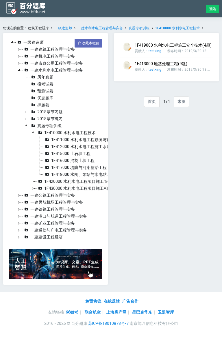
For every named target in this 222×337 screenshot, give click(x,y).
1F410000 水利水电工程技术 (177, 28)
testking (155, 51)
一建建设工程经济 (46, 237)
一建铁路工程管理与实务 (52, 209)
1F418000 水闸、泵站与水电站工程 (83, 174)
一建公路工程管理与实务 (52, 195)
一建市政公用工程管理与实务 (56, 63)
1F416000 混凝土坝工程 (73, 160)
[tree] (55, 140)
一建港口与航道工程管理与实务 (58, 216)
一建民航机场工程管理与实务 (56, 202)
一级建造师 (63, 28)
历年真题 (45, 77)
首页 (152, 101)
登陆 (212, 9)
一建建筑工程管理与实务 (52, 49)
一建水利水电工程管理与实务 (100, 28)
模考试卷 (45, 84)
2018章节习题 (50, 112)
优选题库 (45, 98)
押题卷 (43, 105)
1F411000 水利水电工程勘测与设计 (83, 139)
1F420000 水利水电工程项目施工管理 (78, 181)
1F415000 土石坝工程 (70, 153)
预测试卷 (45, 91)
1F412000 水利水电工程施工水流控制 (85, 146)
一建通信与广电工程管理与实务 (58, 230)
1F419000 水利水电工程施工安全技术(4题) (173, 45)
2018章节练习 (50, 118)
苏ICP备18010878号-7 (108, 323)
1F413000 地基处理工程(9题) (161, 63)
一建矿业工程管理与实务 (52, 223)
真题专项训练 (139, 28)
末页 (181, 101)
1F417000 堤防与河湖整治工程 (79, 167)
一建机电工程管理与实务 (52, 56)
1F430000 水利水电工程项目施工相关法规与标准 (88, 188)
